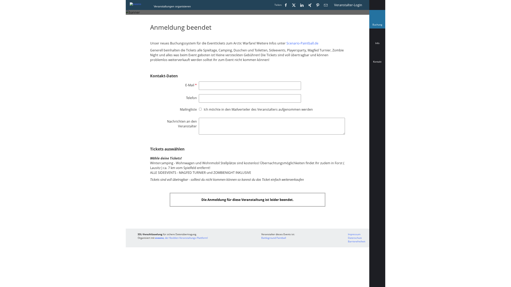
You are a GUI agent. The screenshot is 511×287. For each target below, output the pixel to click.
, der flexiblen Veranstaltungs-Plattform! (181, 238)
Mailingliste (188, 109)
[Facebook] (286, 5)
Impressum (354, 234)
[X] (294, 5)
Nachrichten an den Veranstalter (182, 123)
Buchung (378, 26)
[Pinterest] (318, 5)
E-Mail (190, 85)
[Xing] (310, 5)
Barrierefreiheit (356, 241)
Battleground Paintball (273, 238)
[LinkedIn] (302, 5)
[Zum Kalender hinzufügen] (377, 79)
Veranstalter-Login (348, 5)
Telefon (191, 98)
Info (377, 43)
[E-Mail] (326, 5)
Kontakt (377, 61)
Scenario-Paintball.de (302, 43)
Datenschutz (355, 238)
